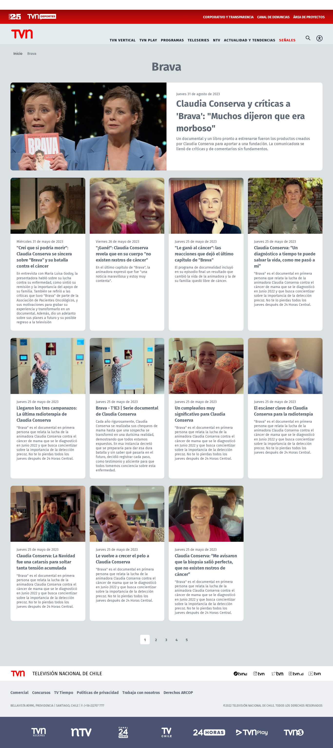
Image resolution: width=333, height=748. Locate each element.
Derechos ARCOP (178, 692)
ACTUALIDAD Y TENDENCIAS (249, 39)
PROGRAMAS (172, 39)
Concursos (41, 692)
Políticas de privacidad (98, 692)
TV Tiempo (63, 692)
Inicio (17, 53)
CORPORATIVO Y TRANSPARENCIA (228, 16)
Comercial (19, 692)
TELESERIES (198, 39)
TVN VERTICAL (123, 39)
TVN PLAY (148, 39)
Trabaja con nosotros (141, 692)
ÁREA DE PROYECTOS (309, 16)
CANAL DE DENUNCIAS (273, 16)
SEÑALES (287, 39)
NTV (216, 39)
